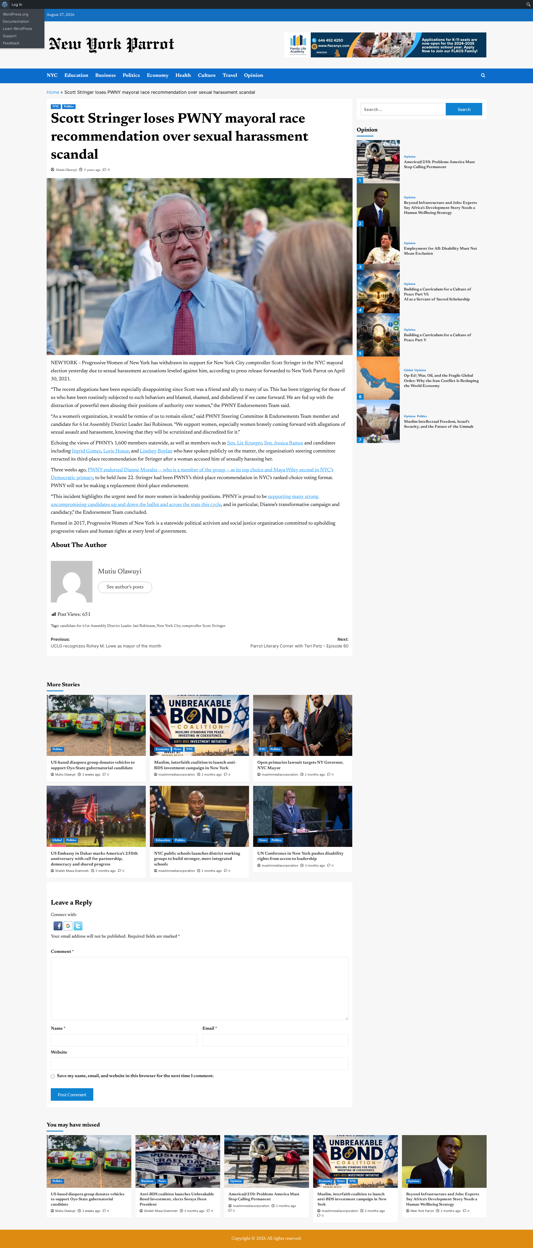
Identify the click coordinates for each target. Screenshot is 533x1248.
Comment (62, 952)
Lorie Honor (116, 451)
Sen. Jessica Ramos (283, 443)
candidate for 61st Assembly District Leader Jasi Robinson (107, 626)
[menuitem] (5, 4)
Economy (158, 75)
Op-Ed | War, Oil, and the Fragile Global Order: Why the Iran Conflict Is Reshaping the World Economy (441, 381)
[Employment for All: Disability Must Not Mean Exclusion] (378, 248)
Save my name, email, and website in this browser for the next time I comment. (135, 1076)
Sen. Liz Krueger (244, 443)
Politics (131, 75)
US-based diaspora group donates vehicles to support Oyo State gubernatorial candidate (87, 1199)
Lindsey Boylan (156, 451)
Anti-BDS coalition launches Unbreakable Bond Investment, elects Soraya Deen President (177, 1199)
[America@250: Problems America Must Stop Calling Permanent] (378, 161)
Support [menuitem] (10, 36)
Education (76, 75)
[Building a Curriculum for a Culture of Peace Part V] (378, 334)
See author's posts (125, 587)
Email (209, 1028)
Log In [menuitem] (17, 4)
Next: (299, 643)
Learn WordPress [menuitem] (17, 28)
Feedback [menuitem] (11, 43)
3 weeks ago (91, 774)
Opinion (253, 75)
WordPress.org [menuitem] (15, 14)
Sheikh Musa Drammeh (72, 871)
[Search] (483, 75)
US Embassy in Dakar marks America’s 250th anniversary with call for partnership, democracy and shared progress (94, 859)
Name (58, 1028)
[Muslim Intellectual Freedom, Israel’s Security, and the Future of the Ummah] (378, 421)
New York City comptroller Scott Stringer (191, 626)
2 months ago (212, 774)
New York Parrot (422, 1211)
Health (183, 75)
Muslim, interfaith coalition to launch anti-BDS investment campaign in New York (351, 1199)
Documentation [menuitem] (16, 21)
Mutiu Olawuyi (66, 170)
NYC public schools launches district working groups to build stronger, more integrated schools (197, 859)
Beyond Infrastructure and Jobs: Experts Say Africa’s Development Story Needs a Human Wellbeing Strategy (440, 208)
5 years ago (92, 170)
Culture (207, 75)
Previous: (106, 643)
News (178, 749)
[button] (59, 925)
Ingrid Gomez (86, 451)
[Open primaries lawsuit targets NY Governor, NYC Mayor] (302, 725)
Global (57, 840)
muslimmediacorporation (177, 774)
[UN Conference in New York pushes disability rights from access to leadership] (302, 816)
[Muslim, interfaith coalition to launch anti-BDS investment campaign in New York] (199, 725)
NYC (52, 75)
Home (53, 92)
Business (105, 75)
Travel (230, 75)
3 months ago (315, 865)
